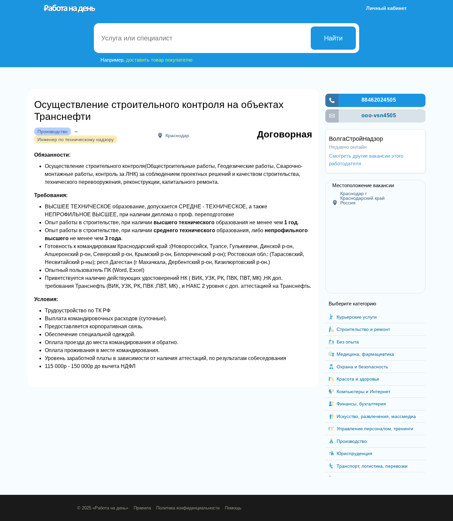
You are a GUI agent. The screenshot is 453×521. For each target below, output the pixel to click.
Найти (333, 38)
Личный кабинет (386, 8)
